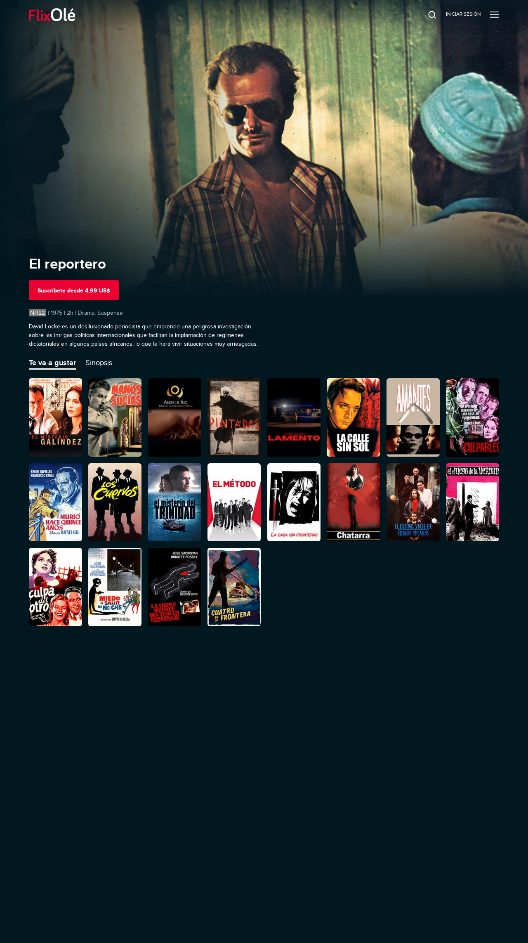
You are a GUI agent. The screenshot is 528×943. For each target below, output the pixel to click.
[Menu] (494, 14)
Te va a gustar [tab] (52, 362)
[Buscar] (426, 14)
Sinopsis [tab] (98, 362)
